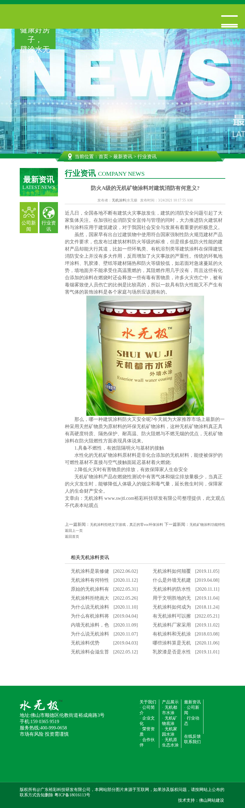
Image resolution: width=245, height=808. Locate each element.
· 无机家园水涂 (169, 732)
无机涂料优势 (85, 642)
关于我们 (148, 702)
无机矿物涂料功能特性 (207, 525)
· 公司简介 (147, 710)
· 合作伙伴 (147, 742)
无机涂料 (119, 200)
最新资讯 (122, 156)
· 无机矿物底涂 (169, 721)
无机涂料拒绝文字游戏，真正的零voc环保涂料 (126, 525)
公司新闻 (29, 226)
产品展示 (170, 702)
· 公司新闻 (191, 710)
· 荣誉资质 (147, 732)
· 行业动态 (191, 721)
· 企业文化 (147, 721)
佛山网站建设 (211, 800)
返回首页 (72, 536)
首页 (103, 156)
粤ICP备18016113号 (72, 795)
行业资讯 (49, 226)
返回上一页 (74, 531)
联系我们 (192, 742)
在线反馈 (192, 736)
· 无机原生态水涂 (170, 742)
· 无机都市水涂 (169, 710)
